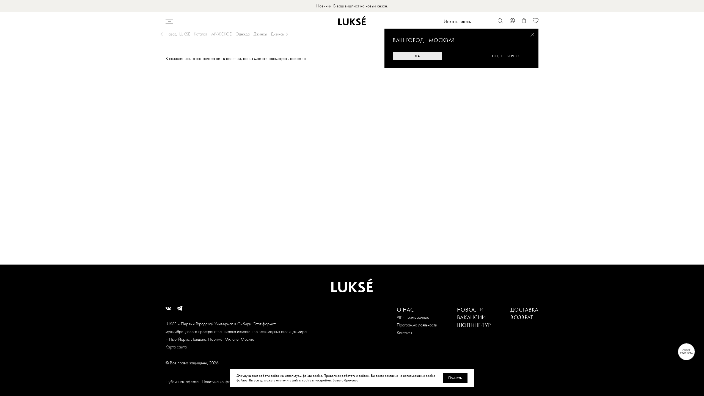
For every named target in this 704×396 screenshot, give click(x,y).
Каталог (200, 34)
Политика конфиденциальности (229, 381)
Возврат (521, 317)
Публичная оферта (182, 381)
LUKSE (184, 34)
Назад (171, 34)
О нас (405, 309)
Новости (470, 309)
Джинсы (260, 34)
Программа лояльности (417, 325)
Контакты (404, 333)
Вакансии (471, 317)
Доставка (524, 309)
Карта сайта (176, 347)
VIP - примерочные (413, 317)
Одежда (242, 34)
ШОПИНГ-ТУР (474, 325)
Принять (455, 378)
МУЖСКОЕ (221, 34)
